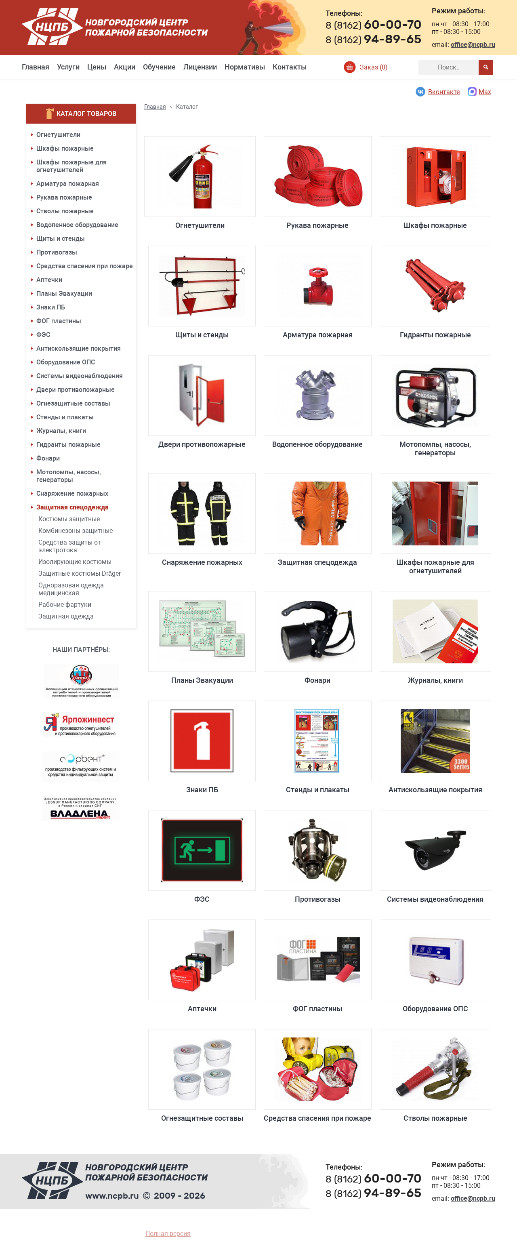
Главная (35, 67)
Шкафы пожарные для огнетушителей (71, 166)
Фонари (48, 458)
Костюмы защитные (69, 519)
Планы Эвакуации (64, 293)
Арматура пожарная (67, 183)
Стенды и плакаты (65, 417)
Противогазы (56, 252)
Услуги (68, 67)
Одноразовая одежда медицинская (71, 589)
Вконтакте (444, 92)
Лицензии (200, 67)
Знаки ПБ (50, 307)
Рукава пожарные (64, 197)
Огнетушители (58, 135)
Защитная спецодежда (72, 507)
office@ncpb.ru (473, 44)
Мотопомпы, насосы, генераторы (68, 476)
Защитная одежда (66, 616)
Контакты (290, 67)
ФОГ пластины (58, 321)
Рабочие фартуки (64, 604)
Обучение (159, 67)
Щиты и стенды (60, 238)
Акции (124, 67)
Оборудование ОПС (65, 362)
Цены (96, 67)
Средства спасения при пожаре (84, 266)
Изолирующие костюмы (74, 562)
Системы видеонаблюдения (79, 376)
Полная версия (168, 1233)
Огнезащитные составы (73, 403)
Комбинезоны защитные (75, 530)
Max (485, 92)
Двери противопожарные (75, 389)
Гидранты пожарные (68, 444)
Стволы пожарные (65, 211)
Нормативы (245, 67)
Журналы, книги (61, 431)
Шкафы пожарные (65, 148)
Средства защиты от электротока (69, 546)
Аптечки (49, 280)
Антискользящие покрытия (78, 348)
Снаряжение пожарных (72, 493)
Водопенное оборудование (77, 225)
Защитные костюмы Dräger (79, 573)
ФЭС (43, 335)
